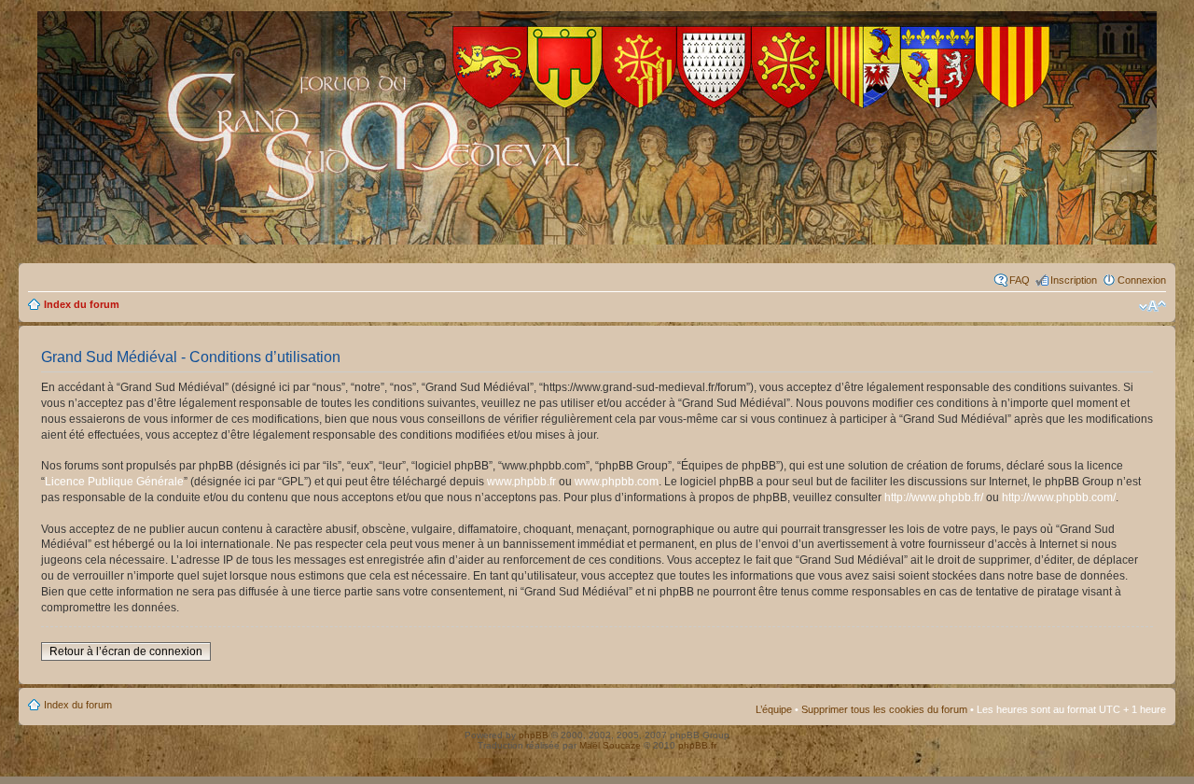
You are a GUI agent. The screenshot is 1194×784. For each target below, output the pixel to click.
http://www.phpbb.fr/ (933, 497)
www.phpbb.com (617, 481)
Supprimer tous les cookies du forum (884, 709)
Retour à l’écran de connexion (125, 651)
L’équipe (774, 709)
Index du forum (81, 304)
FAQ (1019, 280)
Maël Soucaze (610, 745)
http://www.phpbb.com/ (1059, 497)
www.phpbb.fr (521, 481)
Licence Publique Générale (114, 481)
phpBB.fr (697, 745)
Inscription (1073, 280)
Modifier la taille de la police (1152, 306)
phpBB (533, 735)
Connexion (1142, 280)
